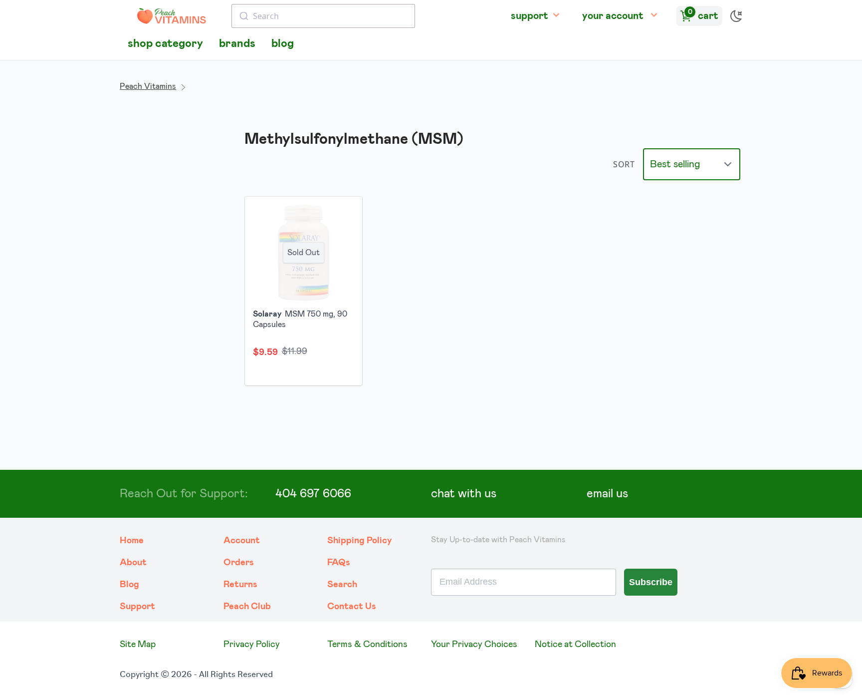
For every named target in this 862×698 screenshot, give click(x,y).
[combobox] (323, 16)
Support (137, 606)
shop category (165, 43)
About (133, 562)
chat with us (463, 494)
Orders (238, 562)
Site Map (138, 644)
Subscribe (650, 582)
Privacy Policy (251, 644)
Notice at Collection (575, 644)
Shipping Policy (359, 540)
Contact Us (351, 606)
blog (282, 43)
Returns (240, 584)
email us (607, 494)
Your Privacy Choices (474, 644)
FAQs (338, 562)
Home (132, 540)
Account (241, 540)
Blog (129, 584)
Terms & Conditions (367, 644)
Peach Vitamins (148, 86)
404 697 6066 (313, 494)
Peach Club (247, 606)
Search (342, 584)
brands (237, 43)
